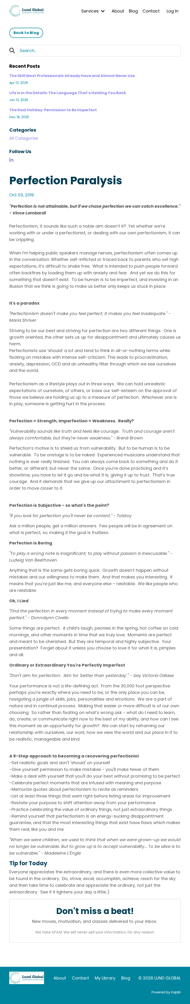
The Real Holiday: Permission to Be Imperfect (53, 110)
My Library (105, 978)
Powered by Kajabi (166, 992)
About (118, 11)
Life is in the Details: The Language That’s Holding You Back (67, 93)
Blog (133, 11)
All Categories (23, 138)
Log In (172, 11)
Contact (151, 11)
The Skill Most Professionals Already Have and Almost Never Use (72, 76)
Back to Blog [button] (26, 32)
